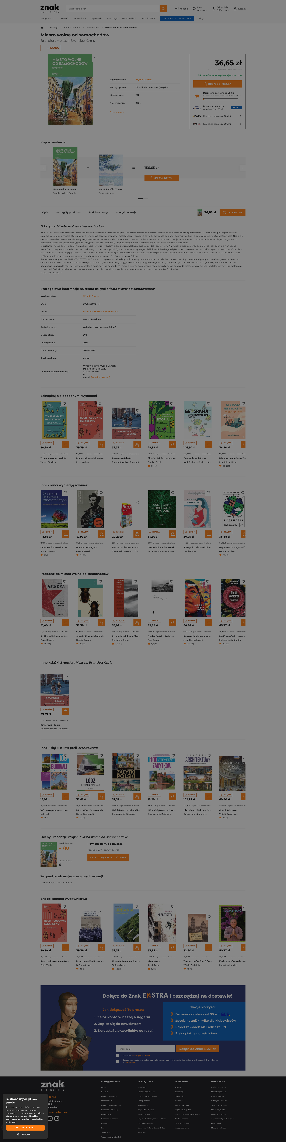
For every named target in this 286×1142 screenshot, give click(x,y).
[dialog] (25, 1116)
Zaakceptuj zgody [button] (25, 1127)
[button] (25, 1134)
